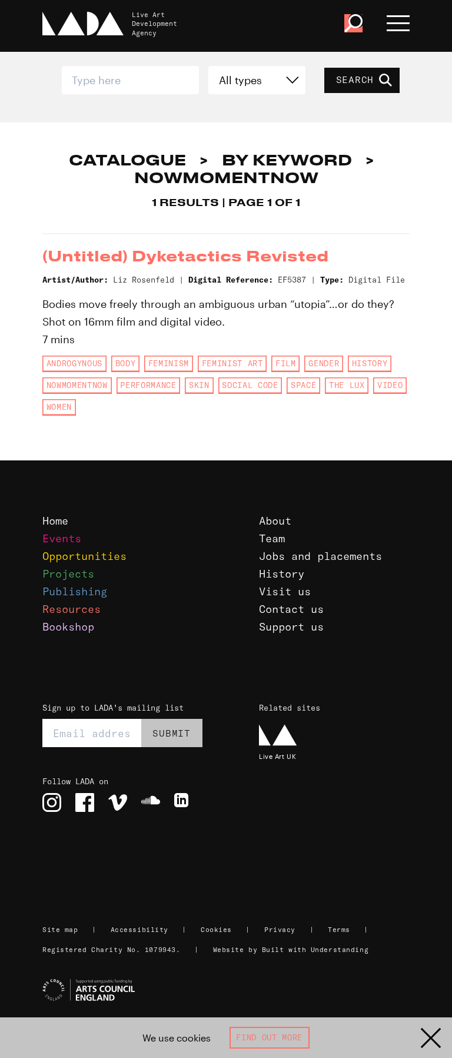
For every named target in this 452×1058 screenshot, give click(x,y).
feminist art (232, 363)
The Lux (347, 385)
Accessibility (139, 930)
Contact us (291, 609)
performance (148, 385)
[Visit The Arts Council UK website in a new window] (230, 990)
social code (250, 385)
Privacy (279, 930)
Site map (60, 930)
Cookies (216, 930)
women (59, 407)
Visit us (285, 591)
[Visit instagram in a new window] (51, 802)
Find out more (269, 1037)
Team (272, 538)
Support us (291, 627)
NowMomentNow (77, 385)
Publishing (74, 591)
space (303, 385)
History (281, 574)
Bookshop (68, 627)
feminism (168, 363)
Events (61, 538)
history (370, 363)
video (390, 385)
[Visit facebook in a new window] (84, 802)
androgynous (74, 363)
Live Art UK (277, 756)
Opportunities (84, 556)
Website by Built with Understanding (291, 950)
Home (55, 521)
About (275, 521)
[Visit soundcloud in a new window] (150, 802)
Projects (68, 574)
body (125, 363)
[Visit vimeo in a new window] (117, 802)
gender (323, 363)
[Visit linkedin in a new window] (183, 802)
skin (199, 385)
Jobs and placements (320, 556)
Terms (339, 930)
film (285, 363)
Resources (71, 609)
